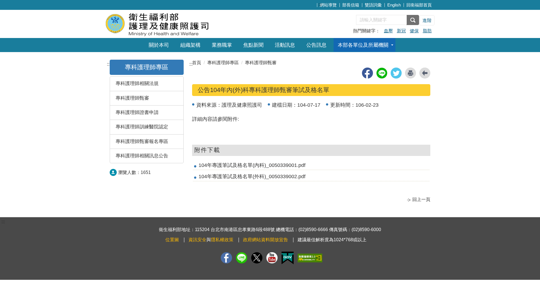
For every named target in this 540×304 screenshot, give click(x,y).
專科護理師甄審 (132, 98)
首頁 (196, 62)
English (394, 5)
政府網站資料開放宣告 (265, 239)
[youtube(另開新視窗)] (272, 257)
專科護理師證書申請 (137, 112)
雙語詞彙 (373, 5)
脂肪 (427, 30)
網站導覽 (328, 5)
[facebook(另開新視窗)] (367, 73)
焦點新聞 (253, 45)
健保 (414, 30)
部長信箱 (350, 5)
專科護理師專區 (146, 67)
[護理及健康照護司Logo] (173, 23)
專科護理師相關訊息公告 (142, 155)
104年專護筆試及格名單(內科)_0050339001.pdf (252, 165)
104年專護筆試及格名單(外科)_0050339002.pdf (252, 176)
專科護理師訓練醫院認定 (142, 126)
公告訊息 (316, 45)
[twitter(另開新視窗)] (396, 73)
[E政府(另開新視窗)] (288, 258)
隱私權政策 (222, 239)
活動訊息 (285, 45)
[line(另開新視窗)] (381, 73)
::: (320, 4)
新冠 (401, 30)
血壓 (388, 30)
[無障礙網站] (310, 258)
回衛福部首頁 (419, 5)
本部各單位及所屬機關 (363, 45)
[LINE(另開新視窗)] (241, 257)
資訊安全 (197, 239)
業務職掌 (222, 45)
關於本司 (159, 45)
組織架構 (190, 45)
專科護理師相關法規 (137, 83)
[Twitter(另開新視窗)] (256, 257)
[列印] (410, 73)
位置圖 (172, 239)
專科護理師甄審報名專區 (142, 141)
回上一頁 (421, 199)
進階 (426, 20)
